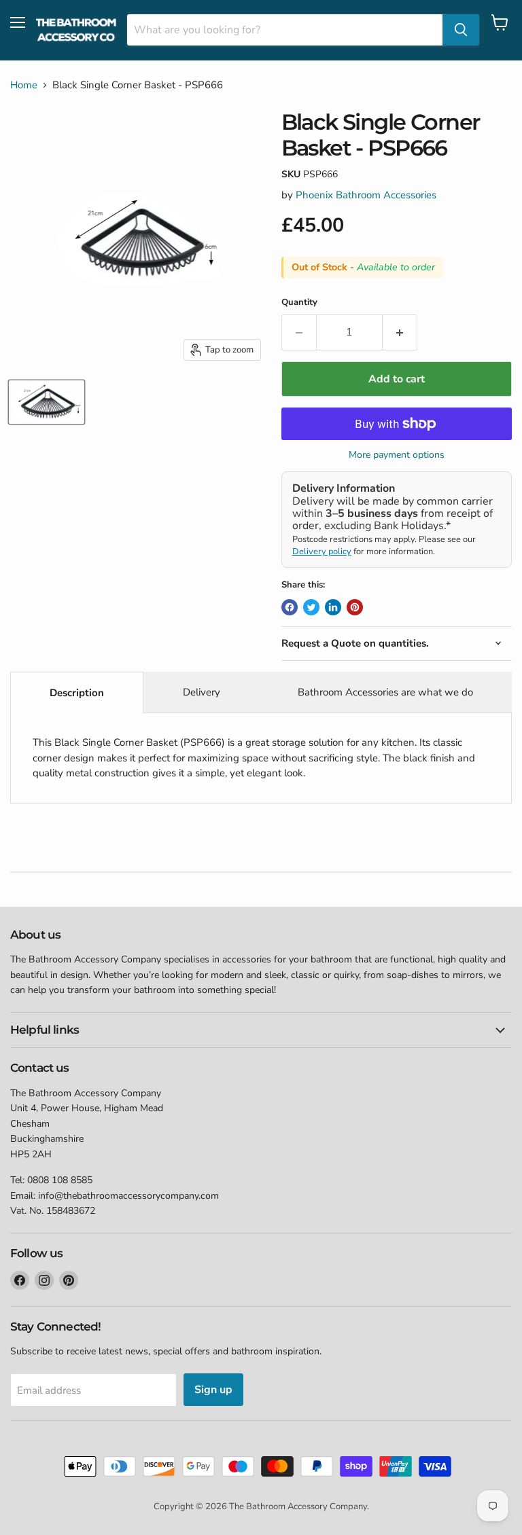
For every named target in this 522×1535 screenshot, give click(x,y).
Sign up (213, 1389)
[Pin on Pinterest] (355, 607)
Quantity (299, 302)
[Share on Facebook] (289, 607)
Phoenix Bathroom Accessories (366, 195)
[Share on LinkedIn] (333, 607)
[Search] (460, 30)
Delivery (201, 692)
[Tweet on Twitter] (311, 607)
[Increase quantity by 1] (400, 332)
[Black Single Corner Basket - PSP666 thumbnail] (46, 402)
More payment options (397, 455)
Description (77, 693)
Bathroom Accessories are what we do (385, 692)
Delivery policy (321, 551)
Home (23, 85)
